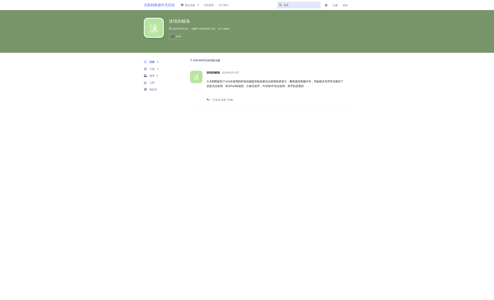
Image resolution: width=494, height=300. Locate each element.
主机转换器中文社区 (159, 5)
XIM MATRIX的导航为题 (206, 60)
